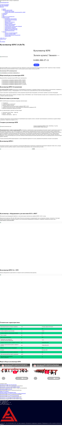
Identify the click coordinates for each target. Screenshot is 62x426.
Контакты (4, 14)
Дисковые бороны (8, 23)
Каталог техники (5, 17)
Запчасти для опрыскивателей (11, 32)
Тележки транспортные (10, 25)
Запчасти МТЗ (8, 36)
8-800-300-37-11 (3, 39)
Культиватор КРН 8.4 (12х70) (6, 389)
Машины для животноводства (11, 29)
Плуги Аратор (8, 20)
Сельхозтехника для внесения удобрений (13, 26)
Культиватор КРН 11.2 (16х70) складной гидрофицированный (13, 393)
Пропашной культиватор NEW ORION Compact (10, 386)
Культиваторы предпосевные (11, 19)
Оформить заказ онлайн (7, 10)
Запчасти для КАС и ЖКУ (10, 33)
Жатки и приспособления (10, 24)
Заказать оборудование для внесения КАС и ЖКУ (15, 12)
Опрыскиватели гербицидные (11, 28)
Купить (36, 64)
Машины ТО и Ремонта (10, 21)
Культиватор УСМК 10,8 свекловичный (8, 384)
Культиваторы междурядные (11, 18)
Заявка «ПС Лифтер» (4, 391)
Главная (4, 8)
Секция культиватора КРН (39, 125)
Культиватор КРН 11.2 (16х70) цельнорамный (9, 395)
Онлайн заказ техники (9, 11)
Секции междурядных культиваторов (12, 35)
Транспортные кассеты (9, 30)
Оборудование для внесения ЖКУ (7, 220)
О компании (5, 13)
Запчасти (4, 31)
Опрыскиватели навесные (10, 27)
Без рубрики (2, 41)
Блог (3, 15)
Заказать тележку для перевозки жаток (8, 392)
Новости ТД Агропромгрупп (8, 16)
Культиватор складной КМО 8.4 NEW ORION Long (10, 397)
